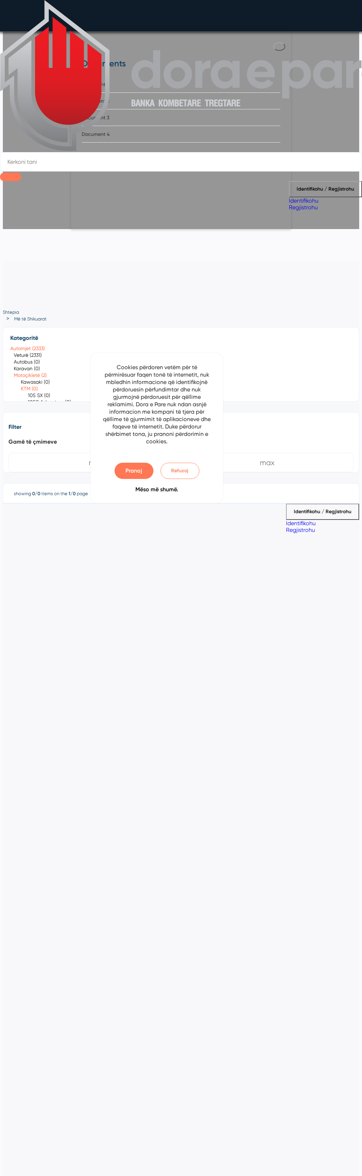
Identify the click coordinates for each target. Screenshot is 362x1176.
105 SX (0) (39, 395)
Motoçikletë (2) (30, 375)
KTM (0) (29, 388)
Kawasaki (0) (35, 382)
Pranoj (133, 470)
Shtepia (11, 312)
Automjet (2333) (27, 348)
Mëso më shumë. (156, 489)
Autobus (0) (27, 362)
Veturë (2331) (28, 355)
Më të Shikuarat (30, 319)
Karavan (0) (27, 368)
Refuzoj (179, 471)
